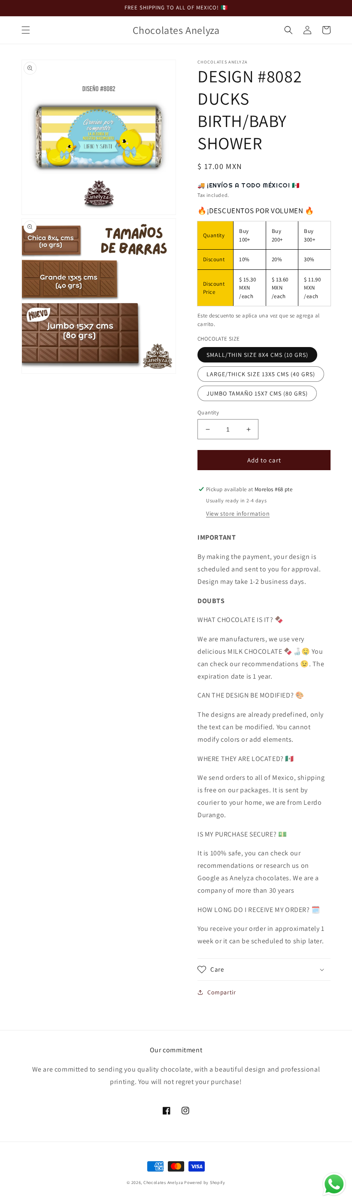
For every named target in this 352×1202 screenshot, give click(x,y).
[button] (25, 30)
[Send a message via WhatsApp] (334, 1184)
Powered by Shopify (204, 1182)
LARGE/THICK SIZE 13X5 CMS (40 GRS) (260, 374)
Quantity (208, 412)
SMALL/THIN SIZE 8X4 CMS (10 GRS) (257, 355)
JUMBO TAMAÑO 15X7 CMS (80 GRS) (257, 393)
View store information (238, 513)
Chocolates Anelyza (163, 1182)
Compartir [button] (221, 992)
